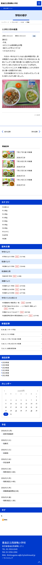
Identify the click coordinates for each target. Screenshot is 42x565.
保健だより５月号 (14, 293)
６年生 (5, 228)
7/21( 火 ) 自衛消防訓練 (8, 348)
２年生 (5, 214)
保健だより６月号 (14, 289)
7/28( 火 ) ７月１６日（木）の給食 (11, 344)
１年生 (5, 210)
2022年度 (5, 373)
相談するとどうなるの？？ (16, 312)
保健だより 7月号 (14, 286)
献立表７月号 (12, 276)
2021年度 (5, 375)
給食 (4, 239)
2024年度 (5, 368)
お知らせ (6, 207)
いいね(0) (37, 115)
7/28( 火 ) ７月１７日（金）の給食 (11, 339)
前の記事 (7, 131)
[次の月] (37, 391)
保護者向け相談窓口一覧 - (17, 303)
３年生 (5, 217)
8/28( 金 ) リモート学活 (8, 329)
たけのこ (6, 231)
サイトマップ (8, 558)
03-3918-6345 (11, 549)
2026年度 (5, 362)
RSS (5, 519)
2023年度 (5, 370)
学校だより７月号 (14, 256)
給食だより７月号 (14, 266)
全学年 (5, 235)
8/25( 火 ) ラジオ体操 (7, 334)
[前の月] (4, 391)
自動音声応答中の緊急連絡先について (21, 315)
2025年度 (5, 365)
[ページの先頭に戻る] (39, 562)
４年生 (5, 221)
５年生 (5, 225)
